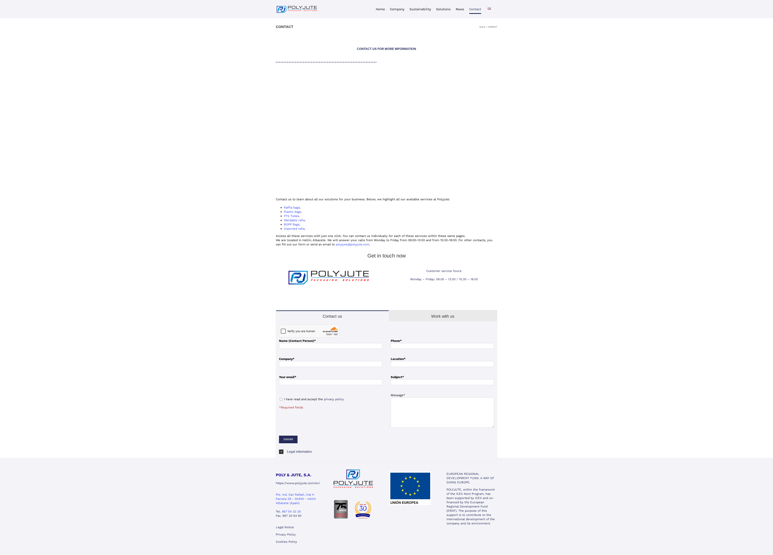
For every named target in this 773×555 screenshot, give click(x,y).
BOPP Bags (292, 224)
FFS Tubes (291, 216)
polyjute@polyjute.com (352, 244)
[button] (386, 451)
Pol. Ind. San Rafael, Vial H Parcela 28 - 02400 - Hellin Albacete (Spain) (296, 499)
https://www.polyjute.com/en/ (298, 483)
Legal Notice (285, 527)
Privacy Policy (286, 534)
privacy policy (334, 399)
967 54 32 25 (291, 511)
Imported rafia (294, 228)
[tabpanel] (386, 392)
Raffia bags (292, 207)
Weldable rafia (294, 220)
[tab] (332, 315)
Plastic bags (292, 212)
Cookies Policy (286, 542)
